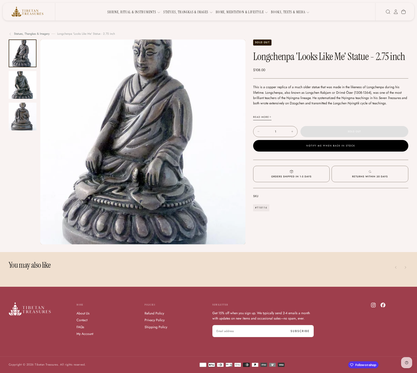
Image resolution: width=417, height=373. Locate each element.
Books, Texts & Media (288, 12)
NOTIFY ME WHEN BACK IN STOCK (330, 145)
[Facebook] (383, 305)
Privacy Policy (155, 320)
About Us (83, 313)
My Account (84, 333)
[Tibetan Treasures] (30, 309)
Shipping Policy (156, 327)
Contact (81, 320)
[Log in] (396, 12)
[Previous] (396, 267)
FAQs (80, 327)
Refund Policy (154, 313)
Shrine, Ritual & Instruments (131, 12)
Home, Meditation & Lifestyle (240, 12)
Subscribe (300, 331)
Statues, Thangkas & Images (185, 12)
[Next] (405, 267)
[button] (388, 12)
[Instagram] (373, 305)
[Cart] (403, 12)
